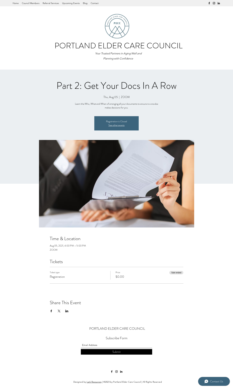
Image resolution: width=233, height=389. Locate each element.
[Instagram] (214, 3)
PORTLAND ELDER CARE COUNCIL (118, 45)
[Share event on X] (59, 311)
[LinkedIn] (218, 3)
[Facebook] (209, 3)
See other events (116, 125)
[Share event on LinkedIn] (66, 311)
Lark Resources (94, 381)
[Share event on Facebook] (51, 311)
